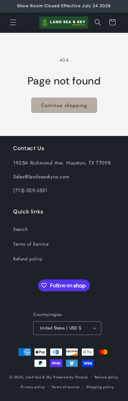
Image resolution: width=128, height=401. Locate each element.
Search (20, 229)
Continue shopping (64, 105)
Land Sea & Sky (39, 376)
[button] (13, 22)
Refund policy (27, 259)
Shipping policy (100, 387)
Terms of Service (31, 244)
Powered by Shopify (70, 376)
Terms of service (66, 387)
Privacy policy (33, 387)
